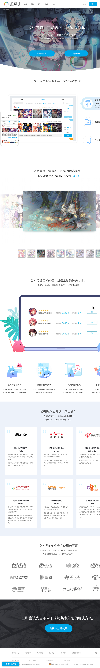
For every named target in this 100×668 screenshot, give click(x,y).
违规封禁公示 (66, 660)
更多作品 (75, 112)
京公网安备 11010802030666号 (59, 664)
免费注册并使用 (58, 565)
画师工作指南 (15, 660)
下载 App (16, 653)
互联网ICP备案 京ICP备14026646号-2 (83, 664)
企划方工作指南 (32, 660)
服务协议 (52, 653)
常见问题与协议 (50, 660)
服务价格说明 (76, 653)
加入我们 (64, 653)
